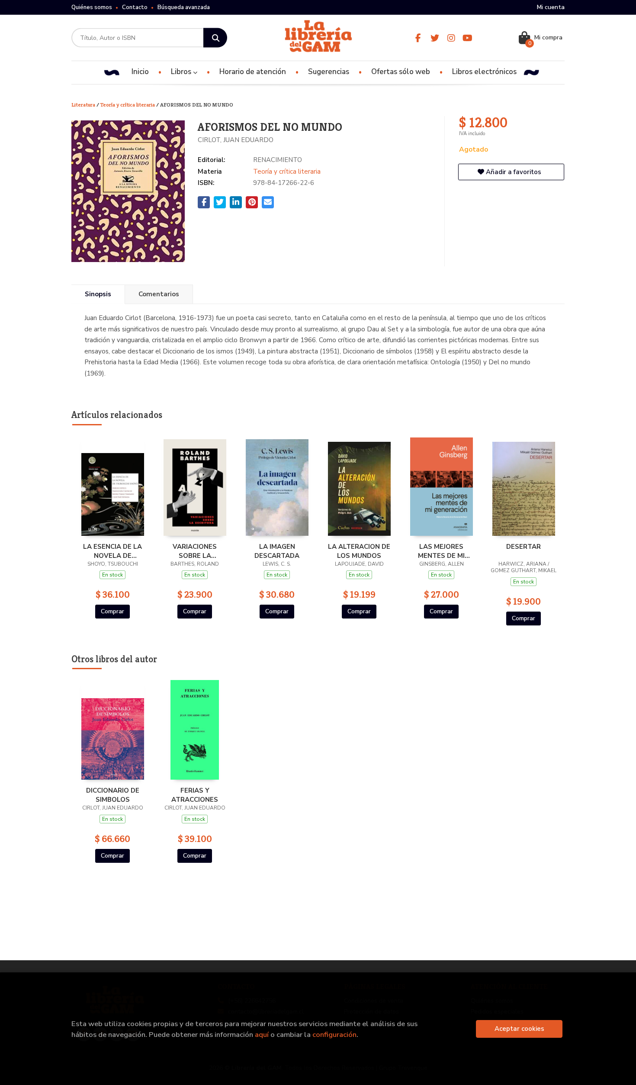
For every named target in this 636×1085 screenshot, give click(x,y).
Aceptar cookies (519, 1028)
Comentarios (158, 294)
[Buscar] (215, 38)
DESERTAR (523, 546)
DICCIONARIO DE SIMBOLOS (112, 794)
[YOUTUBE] (467, 38)
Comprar (112, 611)
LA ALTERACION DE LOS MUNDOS (359, 551)
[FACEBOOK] (418, 38)
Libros (182, 72)
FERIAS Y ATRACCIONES (194, 794)
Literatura (83, 104)
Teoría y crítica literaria (128, 104)
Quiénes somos (91, 7)
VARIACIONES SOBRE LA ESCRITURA (195, 551)
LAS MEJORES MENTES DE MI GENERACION (441, 551)
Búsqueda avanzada (183, 7)
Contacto (135, 7)
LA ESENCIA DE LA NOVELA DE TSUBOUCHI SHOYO (113, 551)
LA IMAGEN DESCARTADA (276, 551)
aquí (262, 1035)
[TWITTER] (434, 38)
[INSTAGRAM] (451, 38)
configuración (334, 1035)
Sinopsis (98, 294)
